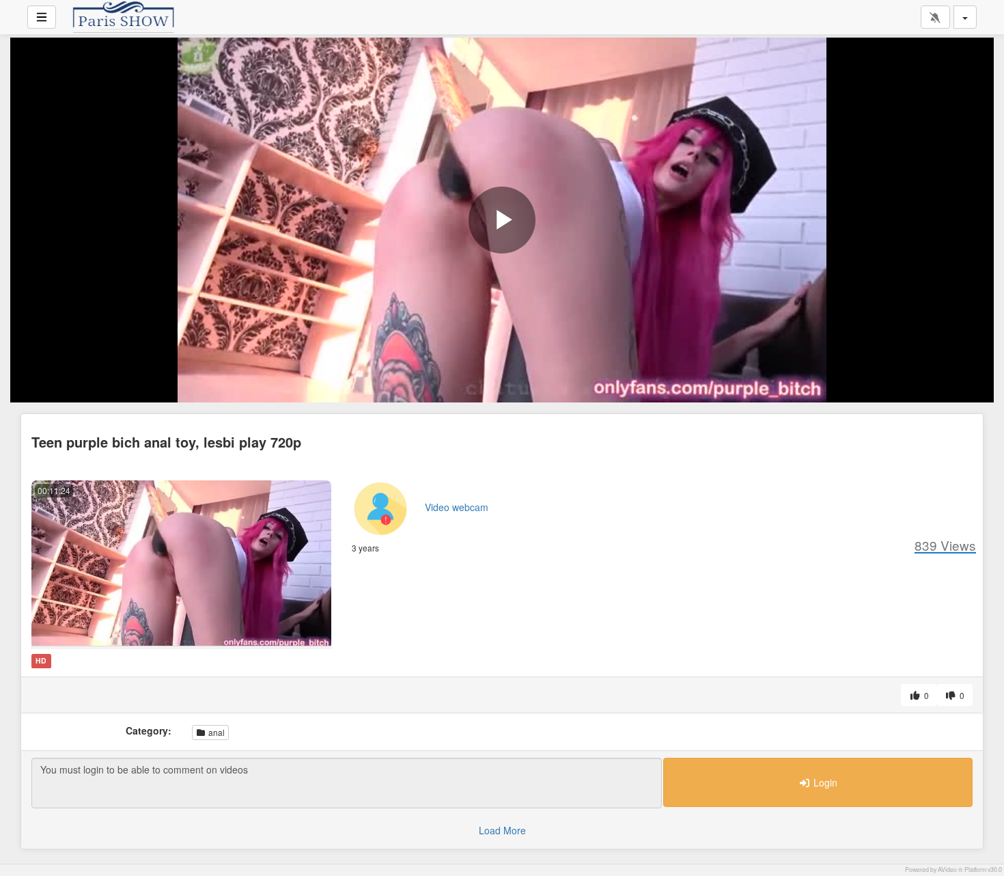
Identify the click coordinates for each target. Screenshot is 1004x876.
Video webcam (456, 507)
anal (215, 732)
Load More (502, 830)
